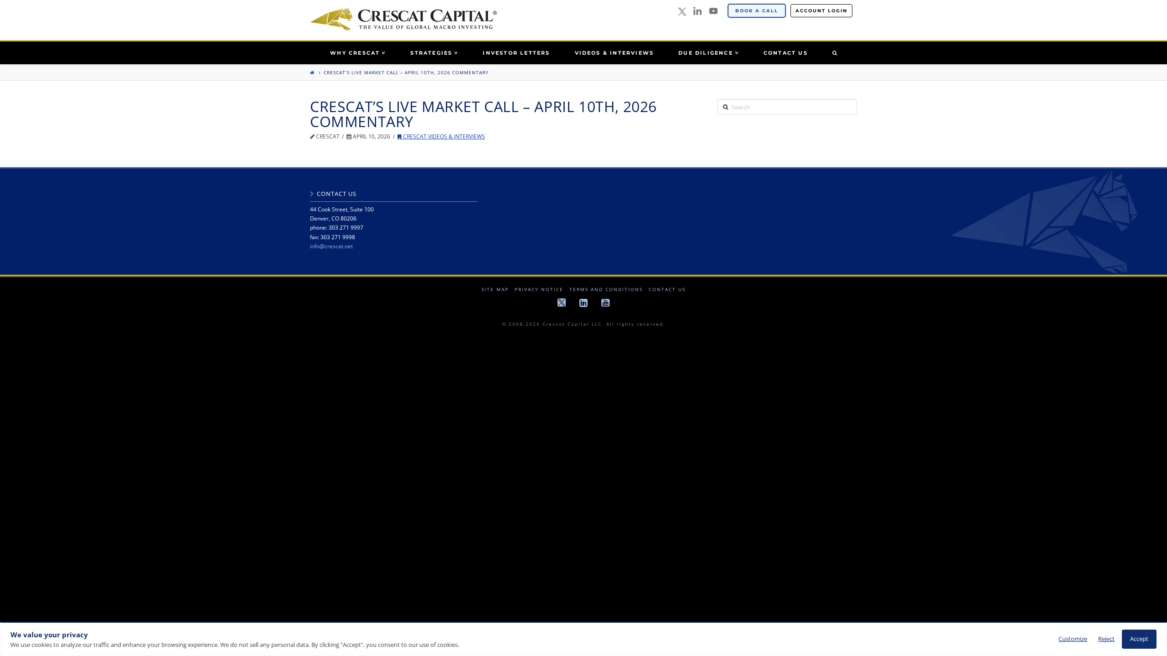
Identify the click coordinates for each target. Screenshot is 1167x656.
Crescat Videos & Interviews (443, 136)
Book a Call (756, 11)
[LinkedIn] (697, 10)
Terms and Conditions (606, 289)
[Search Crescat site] (834, 52)
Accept (1139, 639)
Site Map (495, 289)
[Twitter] (682, 12)
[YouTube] (713, 10)
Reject (1106, 639)
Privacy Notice (539, 289)
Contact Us (667, 289)
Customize (1073, 639)
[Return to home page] (312, 72)
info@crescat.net (331, 246)
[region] (583, 639)
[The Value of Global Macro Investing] (403, 19)
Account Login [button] (821, 11)
